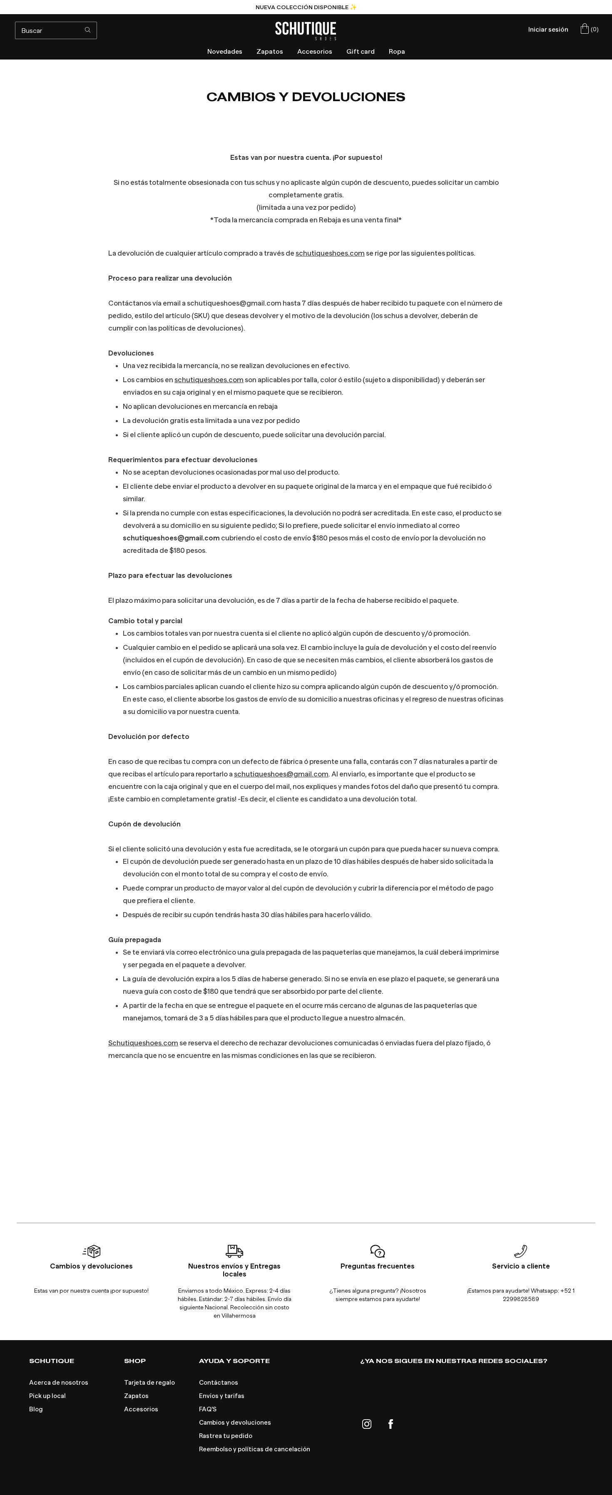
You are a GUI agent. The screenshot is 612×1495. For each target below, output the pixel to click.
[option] (306, 7)
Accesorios (141, 1409)
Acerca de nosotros (58, 1382)
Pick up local (47, 1396)
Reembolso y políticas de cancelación (254, 1449)
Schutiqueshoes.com (143, 1043)
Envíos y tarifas (221, 1396)
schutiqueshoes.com (330, 253)
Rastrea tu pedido (225, 1436)
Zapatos (136, 1396)
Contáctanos (218, 1382)
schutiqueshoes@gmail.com (281, 774)
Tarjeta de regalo (149, 1382)
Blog (36, 1409)
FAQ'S (207, 1409)
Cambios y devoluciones (235, 1422)
